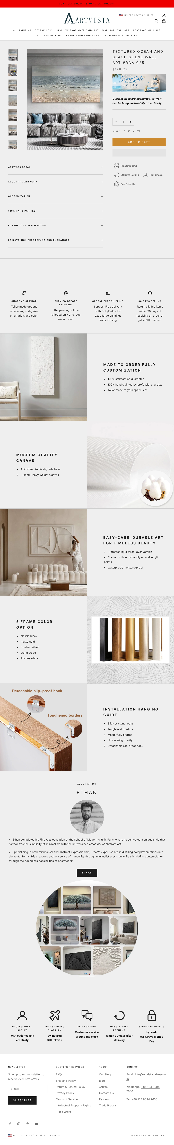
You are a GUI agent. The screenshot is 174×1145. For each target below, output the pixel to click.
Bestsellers (44, 30)
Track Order (63, 1111)
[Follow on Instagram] (18, 1124)
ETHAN (87, 872)
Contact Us (106, 1093)
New (59, 30)
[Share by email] (138, 131)
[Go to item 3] (13, 85)
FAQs (59, 1074)
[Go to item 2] (13, 70)
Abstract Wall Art (147, 30)
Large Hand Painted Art (83, 35)
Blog (102, 1080)
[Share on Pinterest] (133, 131)
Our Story (105, 1074)
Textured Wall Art (49, 35)
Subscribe (22, 1100)
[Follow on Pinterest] (27, 1124)
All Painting (22, 30)
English (55, 1135)
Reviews (104, 1099)
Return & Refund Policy (70, 1087)
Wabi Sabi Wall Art (115, 30)
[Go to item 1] (13, 55)
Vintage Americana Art (82, 30)
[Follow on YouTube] (36, 1124)
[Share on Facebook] (124, 131)
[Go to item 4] (13, 100)
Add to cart (139, 142)
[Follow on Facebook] (10, 1124)
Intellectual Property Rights (73, 1105)
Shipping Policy (66, 1080)
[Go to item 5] (13, 115)
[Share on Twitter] (128, 131)
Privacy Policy (65, 1093)
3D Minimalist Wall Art (122, 35)
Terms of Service (67, 1099)
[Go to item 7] (13, 144)
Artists (103, 1087)
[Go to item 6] (13, 130)
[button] (139, 153)
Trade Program (108, 1105)
